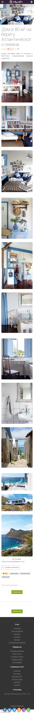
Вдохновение (17, 662)
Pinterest (17, 685)
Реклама (17, 640)
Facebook (17, 671)
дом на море (14, 573)
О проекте (17, 628)
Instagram (17, 682)
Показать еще (17, 611)
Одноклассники (17, 679)
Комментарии (17, 592)
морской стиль (25, 573)
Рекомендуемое (9, 585)
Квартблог (4, 49)
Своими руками (17, 659)
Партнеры (17, 634)
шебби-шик (5, 577)
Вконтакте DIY (17, 676)
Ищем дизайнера (17, 631)
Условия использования (17, 642)
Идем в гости (17, 654)
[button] (32, 2)
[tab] (17, 2)
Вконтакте (17, 674)
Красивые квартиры (17, 651)
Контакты (17, 637)
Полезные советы (17, 657)
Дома (10, 49)
